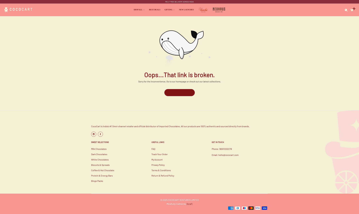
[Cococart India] (18, 10)
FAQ (153, 149)
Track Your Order (159, 154)
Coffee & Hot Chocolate (102, 170)
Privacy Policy (158, 165)
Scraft (190, 203)
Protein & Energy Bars (102, 175)
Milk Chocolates (99, 149)
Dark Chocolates (99, 154)
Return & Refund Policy (162, 175)
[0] (351, 9)
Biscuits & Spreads (100, 165)
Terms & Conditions (161, 170)
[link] (139, 10)
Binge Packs (97, 181)
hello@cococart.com (228, 155)
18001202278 (225, 149)
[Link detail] (93, 134)
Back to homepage (179, 92)
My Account (157, 159)
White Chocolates (100, 159)
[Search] (346, 10)
